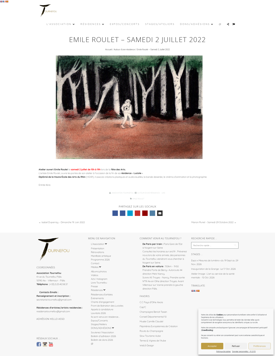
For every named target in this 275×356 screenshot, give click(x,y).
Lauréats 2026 (98, 313)
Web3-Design (147, 345)
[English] (1, 1)
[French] (4, 1)
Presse (94, 286)
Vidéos (94, 275)
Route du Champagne (151, 331)
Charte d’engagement (102, 301)
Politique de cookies (223, 351)
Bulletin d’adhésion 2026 (103, 336)
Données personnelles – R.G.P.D (244, 351)
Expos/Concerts (99, 320)
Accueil (108, 49)
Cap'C (143, 307)
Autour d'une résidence (124, 49)
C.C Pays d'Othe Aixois (151, 302)
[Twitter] (130, 213)
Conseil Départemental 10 (153, 316)
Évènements (97, 298)
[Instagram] (152, 213)
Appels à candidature (102, 309)
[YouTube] (137, 213)
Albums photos (99, 271)
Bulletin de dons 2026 (102, 339)
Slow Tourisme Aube (150, 335)
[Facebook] (115, 213)
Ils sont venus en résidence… (105, 316)
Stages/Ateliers (99, 324)
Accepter (212, 346)
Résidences (97, 290)
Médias (94, 267)
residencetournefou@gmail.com (53, 311)
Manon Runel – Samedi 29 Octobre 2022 (212, 222)
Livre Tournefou (99, 282)
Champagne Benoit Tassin (153, 311)
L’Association (97, 244)
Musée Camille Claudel (151, 321)
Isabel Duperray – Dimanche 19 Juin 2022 (63, 222)
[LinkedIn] (122, 213)
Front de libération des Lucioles (107, 305)
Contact (95, 263)
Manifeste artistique (101, 255)
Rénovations (97, 252)
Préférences (259, 346)
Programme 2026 (100, 259)
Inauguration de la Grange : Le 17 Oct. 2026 (213, 268)
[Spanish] (7, 1)
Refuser (236, 346)
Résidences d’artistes (102, 294)
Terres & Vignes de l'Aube (153, 340)
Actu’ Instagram (99, 278)
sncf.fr (172, 251)
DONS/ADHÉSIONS (101, 328)
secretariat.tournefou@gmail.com (54, 299)
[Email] (160, 213)
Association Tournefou (123, 193)
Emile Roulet (138, 199)
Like (163, 193)
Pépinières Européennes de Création (159, 326)
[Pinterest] (145, 213)
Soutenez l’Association (102, 332)
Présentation (97, 248)
